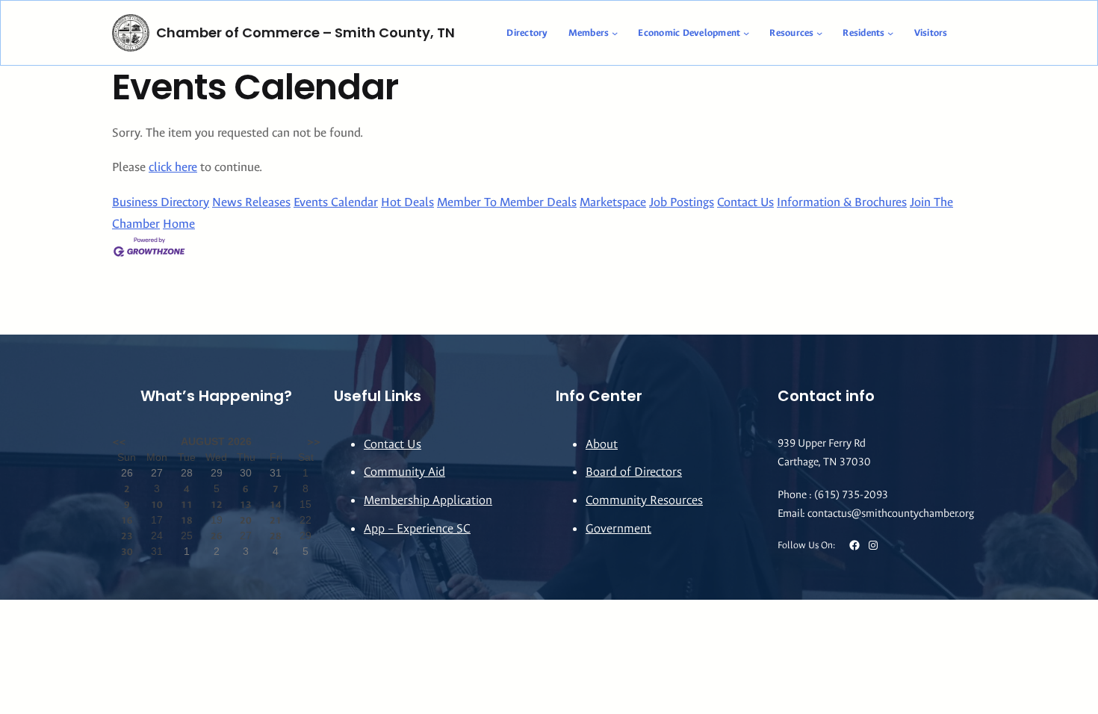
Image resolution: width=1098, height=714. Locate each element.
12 (217, 504)
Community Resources (644, 500)
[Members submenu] (615, 33)
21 (276, 520)
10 (157, 504)
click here (173, 167)
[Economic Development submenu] (746, 33)
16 (127, 520)
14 (276, 504)
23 (127, 536)
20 (246, 520)
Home (179, 224)
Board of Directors (634, 471)
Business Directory (160, 202)
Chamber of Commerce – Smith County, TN (305, 32)
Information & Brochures (842, 202)
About (602, 444)
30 (127, 551)
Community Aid (404, 471)
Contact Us (745, 202)
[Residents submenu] (890, 33)
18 (187, 520)
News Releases (251, 202)
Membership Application (428, 500)
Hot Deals (407, 202)
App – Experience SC (417, 528)
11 (187, 504)
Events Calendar (336, 202)
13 (246, 504)
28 (276, 536)
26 (217, 536)
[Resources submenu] (819, 33)
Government (618, 528)
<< (118, 441)
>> (313, 441)
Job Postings (681, 202)
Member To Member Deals (507, 202)
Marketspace (613, 202)
